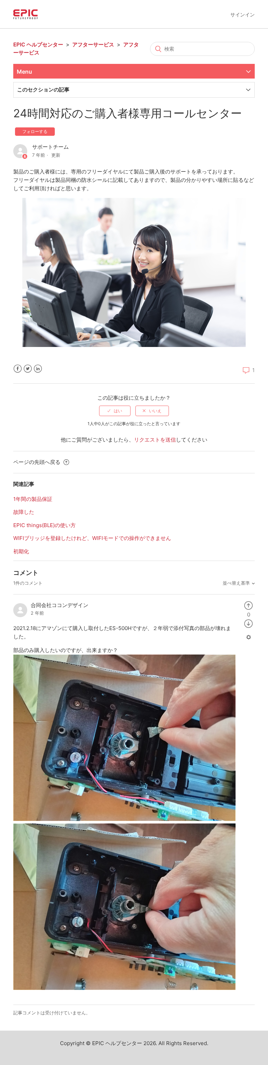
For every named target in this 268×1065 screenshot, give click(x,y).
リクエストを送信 (155, 439)
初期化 (21, 551)
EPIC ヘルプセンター (38, 44)
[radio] (115, 411)
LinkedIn (38, 368)
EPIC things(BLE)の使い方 (44, 525)
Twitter (27, 368)
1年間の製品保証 (32, 499)
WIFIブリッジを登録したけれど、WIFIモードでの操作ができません (92, 538)
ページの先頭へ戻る (37, 462)
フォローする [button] (34, 131)
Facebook (17, 368)
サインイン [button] (242, 14)
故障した (23, 512)
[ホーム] (25, 13)
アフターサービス (93, 44)
